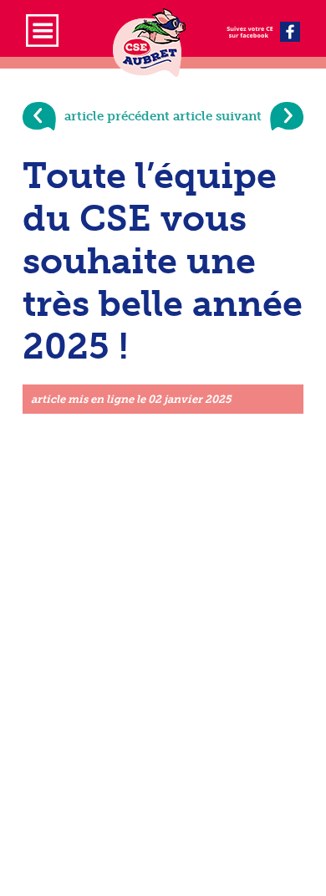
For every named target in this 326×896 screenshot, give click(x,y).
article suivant (217, 116)
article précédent (117, 116)
